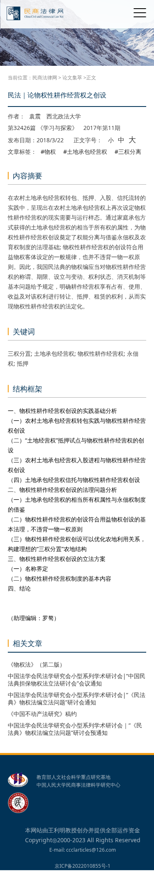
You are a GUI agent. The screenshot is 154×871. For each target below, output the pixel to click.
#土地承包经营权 (85, 151)
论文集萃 (72, 77)
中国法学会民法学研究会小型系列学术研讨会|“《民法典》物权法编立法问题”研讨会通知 (76, 698)
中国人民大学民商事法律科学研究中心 (78, 785)
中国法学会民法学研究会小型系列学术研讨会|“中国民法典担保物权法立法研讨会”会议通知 (76, 679)
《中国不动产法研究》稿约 (42, 714)
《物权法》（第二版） (36, 664)
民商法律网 (44, 77)
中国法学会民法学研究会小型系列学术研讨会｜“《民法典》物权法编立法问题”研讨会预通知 (75, 729)
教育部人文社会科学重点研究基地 (73, 777)
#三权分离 (128, 151)
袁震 (35, 116)
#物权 (48, 151)
